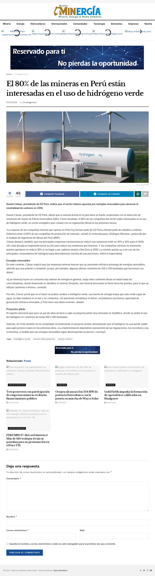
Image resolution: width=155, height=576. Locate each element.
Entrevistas (116, 24)
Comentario (13, 478)
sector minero (65, 339)
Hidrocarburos (37, 24)
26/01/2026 (13, 403)
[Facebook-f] (141, 570)
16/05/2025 (13, 449)
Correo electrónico (17, 530)
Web (82, 530)
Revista (148, 24)
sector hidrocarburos (44, 339)
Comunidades (80, 24)
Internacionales (59, 24)
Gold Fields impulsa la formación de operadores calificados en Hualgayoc (125, 395)
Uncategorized (21, 74)
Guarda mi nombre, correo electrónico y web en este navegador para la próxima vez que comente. (62, 544)
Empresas (133, 24)
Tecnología (99, 24)
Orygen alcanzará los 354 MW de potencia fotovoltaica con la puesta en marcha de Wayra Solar (77, 395)
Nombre (11, 516)
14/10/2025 (111, 403)
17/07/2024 (11, 102)
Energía (20, 24)
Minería (7, 24)
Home (9, 74)
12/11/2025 (61, 403)
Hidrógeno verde (22, 339)
